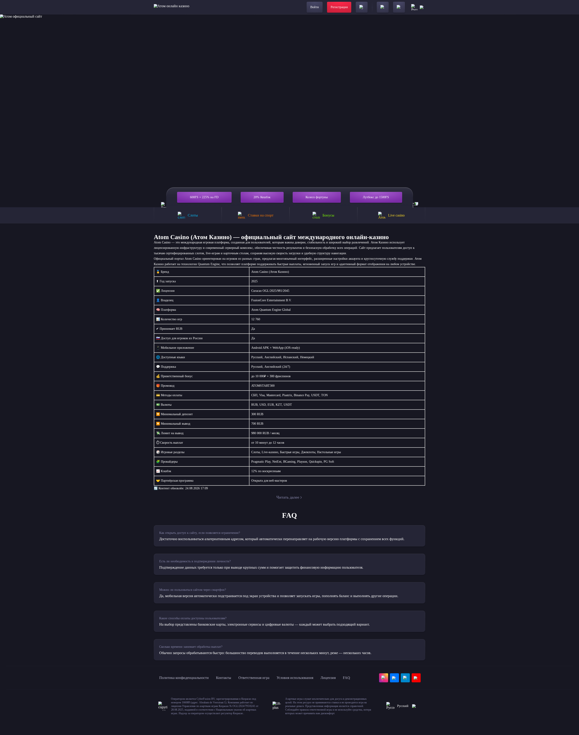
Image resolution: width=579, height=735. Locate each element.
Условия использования (295, 678)
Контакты (223, 678)
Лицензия (328, 678)
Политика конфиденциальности (184, 678)
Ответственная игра (253, 678)
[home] (171, 7)
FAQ (346, 678)
